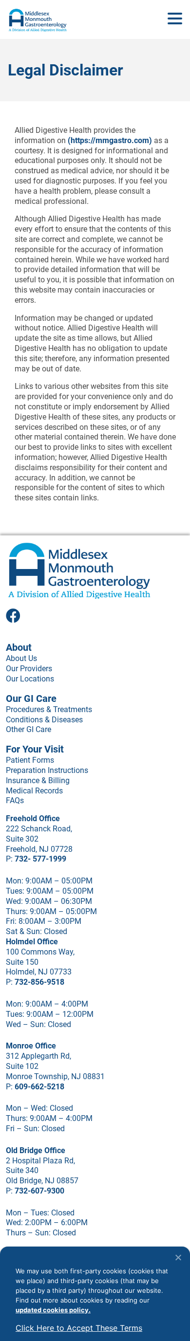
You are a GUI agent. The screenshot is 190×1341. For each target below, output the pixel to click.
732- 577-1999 (40, 858)
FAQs (15, 800)
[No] (178, 1257)
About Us (21, 658)
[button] (175, 19)
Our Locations (30, 678)
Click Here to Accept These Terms (79, 1327)
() (110, 140)
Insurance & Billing (38, 780)
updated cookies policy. (53, 1310)
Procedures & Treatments (49, 709)
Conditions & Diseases (44, 719)
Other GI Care (28, 729)
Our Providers (29, 668)
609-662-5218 (39, 1086)
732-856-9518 (39, 982)
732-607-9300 (39, 1190)
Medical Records (34, 790)
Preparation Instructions (47, 770)
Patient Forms (30, 760)
